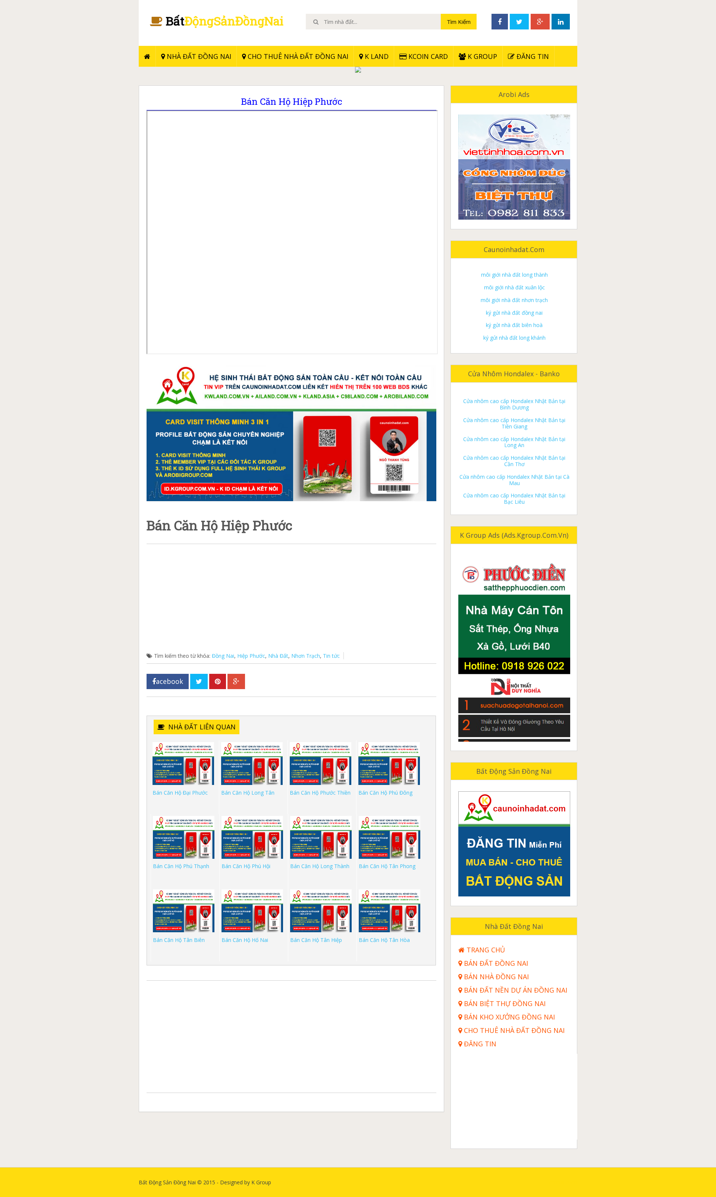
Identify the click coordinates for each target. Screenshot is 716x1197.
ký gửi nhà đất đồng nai (514, 278)
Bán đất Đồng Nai (495, 963)
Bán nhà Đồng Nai (495, 976)
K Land (376, 56)
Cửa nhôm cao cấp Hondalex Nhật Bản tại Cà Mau (514, 445)
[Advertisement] (291, 600)
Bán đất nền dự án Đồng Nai (514, 990)
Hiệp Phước (251, 655)
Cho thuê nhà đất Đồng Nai (513, 1030)
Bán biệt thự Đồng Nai (504, 1003)
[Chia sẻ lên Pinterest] (217, 681)
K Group (481, 56)
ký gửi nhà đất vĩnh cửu (514, 328)
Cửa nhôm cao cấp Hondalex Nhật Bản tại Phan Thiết (514, 502)
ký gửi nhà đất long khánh (514, 303)
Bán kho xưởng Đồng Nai (508, 1017)
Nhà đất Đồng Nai (198, 56)
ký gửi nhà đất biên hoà (514, 291)
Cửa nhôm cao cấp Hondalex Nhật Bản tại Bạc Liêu (514, 464)
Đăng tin (532, 56)
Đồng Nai (223, 655)
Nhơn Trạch (305, 655)
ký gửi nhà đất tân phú (514, 316)
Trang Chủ (485, 949)
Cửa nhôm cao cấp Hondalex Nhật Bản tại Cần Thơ (514, 427)
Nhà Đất (278, 655)
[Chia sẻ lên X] (199, 681)
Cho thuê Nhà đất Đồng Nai (297, 56)
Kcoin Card (427, 56)
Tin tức (331, 655)
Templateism (561, 1182)
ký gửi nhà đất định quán (514, 341)
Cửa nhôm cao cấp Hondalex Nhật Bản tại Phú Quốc (514, 483)
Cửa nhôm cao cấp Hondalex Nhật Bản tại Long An (514, 408)
